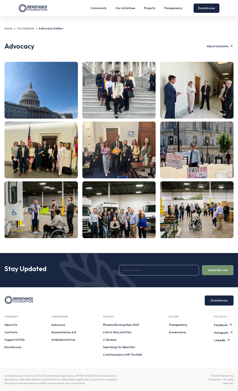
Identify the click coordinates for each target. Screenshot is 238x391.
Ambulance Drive (63, 339)
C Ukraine (109, 339)
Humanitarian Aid (63, 332)
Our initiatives (125, 8)
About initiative (217, 46)
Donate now (206, 8)
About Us (10, 325)
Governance (177, 332)
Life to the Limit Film (117, 332)
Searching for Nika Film (119, 347)
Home (8, 28)
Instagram (221, 332)
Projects (149, 8)
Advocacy (58, 325)
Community (99, 8)
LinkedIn (220, 340)
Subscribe (218, 270)
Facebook (221, 325)
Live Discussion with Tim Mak (122, 354)
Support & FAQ (14, 339)
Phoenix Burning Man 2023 (121, 325)
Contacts (10, 332)
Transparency (173, 8)
